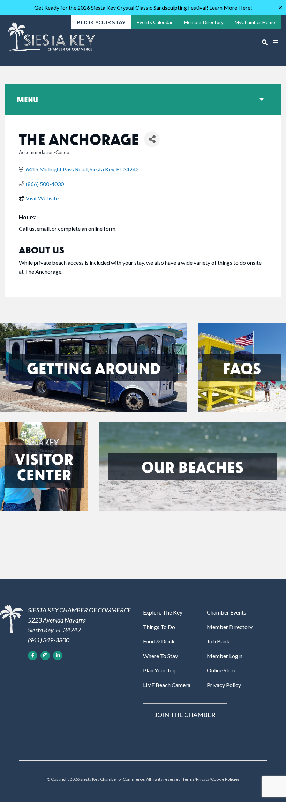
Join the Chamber (185, 715)
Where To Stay (160, 656)
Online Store (221, 670)
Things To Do (159, 627)
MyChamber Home (255, 22)
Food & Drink (159, 641)
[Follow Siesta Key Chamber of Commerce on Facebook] (32, 655)
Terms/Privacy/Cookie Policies (211, 779)
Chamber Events (226, 612)
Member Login (224, 656)
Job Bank (218, 641)
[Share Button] (152, 139)
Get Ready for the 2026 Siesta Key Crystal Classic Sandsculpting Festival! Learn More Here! (143, 7)
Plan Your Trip (160, 670)
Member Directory (230, 627)
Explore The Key (162, 612)
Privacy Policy (224, 685)
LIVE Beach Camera (166, 685)
